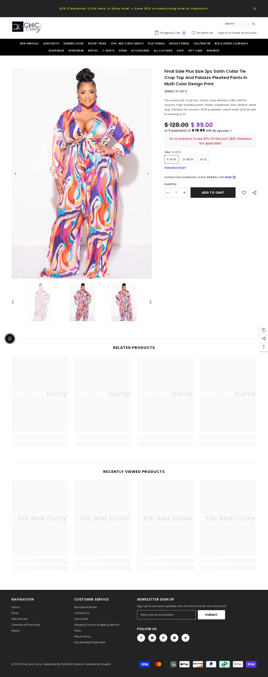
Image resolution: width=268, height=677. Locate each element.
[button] (210, 130)
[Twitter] (185, 638)
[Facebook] (141, 638)
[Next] (148, 173)
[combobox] (236, 24)
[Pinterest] (163, 638)
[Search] (239, 24)
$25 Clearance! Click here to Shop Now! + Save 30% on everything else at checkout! (134, 8)
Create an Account (243, 33)
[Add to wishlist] (244, 192)
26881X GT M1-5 (175, 91)
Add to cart (213, 192)
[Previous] (15, 173)
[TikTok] (174, 638)
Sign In (223, 33)
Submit (211, 615)
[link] (40, 437)
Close (254, 8)
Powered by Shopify (98, 664)
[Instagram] (152, 638)
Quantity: (170, 184)
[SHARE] (252, 193)
